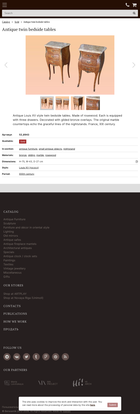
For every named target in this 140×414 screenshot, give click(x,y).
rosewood (50, 155)
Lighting (8, 231)
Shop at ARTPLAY (15, 293)
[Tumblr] (36, 356)
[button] (134, 65)
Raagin (67, 411)
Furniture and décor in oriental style (26, 227)
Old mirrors (10, 235)
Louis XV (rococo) (29, 167)
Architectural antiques (17, 248)
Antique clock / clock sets (20, 256)
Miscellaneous (12, 272)
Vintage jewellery (14, 268)
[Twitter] (26, 356)
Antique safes (12, 239)
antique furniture (28, 148)
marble (40, 155)
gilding (31, 155)
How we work (15, 321)
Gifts (6, 276)
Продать (10, 329)
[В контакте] (16, 356)
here (92, 405)
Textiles (8, 264)
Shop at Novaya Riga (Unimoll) (23, 298)
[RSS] (65, 356)
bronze (23, 155)
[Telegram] (7, 356)
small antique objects (50, 148)
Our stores (13, 285)
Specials (8, 252)
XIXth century (26, 174)
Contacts (12, 306)
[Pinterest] (55, 356)
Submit (112, 405)
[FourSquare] (46, 356)
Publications (15, 313)
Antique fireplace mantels (19, 244)
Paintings (9, 260)
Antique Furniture (14, 219)
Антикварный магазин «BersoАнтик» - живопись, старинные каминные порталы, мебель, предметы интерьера (23, 5)
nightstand (69, 148)
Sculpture (9, 223)
